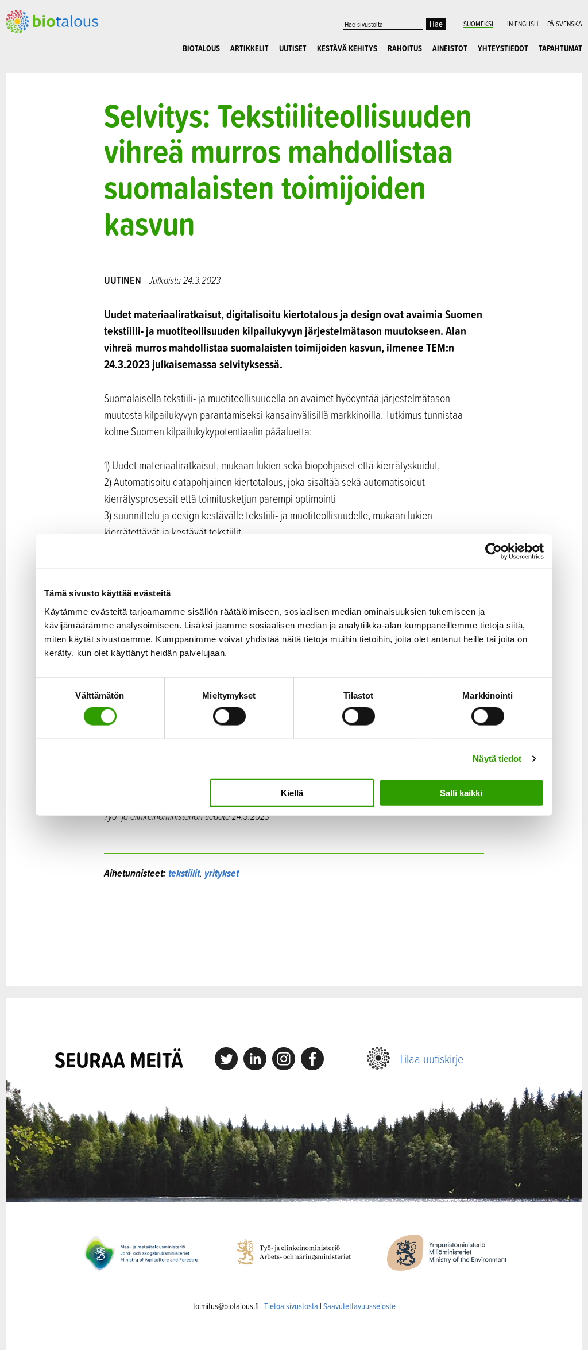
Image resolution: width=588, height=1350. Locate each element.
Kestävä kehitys (347, 48)
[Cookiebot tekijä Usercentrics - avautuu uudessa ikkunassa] (493, 551)
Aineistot (449, 48)
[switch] (229, 716)
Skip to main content (45, 27)
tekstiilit (184, 873)
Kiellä (292, 792)
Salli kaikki (461, 792)
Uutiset (293, 48)
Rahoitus (405, 48)
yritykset (221, 873)
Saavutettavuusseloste (359, 1306)
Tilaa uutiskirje (431, 1058)
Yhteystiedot (503, 48)
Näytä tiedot (497, 758)
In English (522, 23)
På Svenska (564, 23)
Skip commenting (294, 933)
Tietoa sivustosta (291, 1306)
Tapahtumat (560, 48)
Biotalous (201, 48)
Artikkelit (249, 48)
